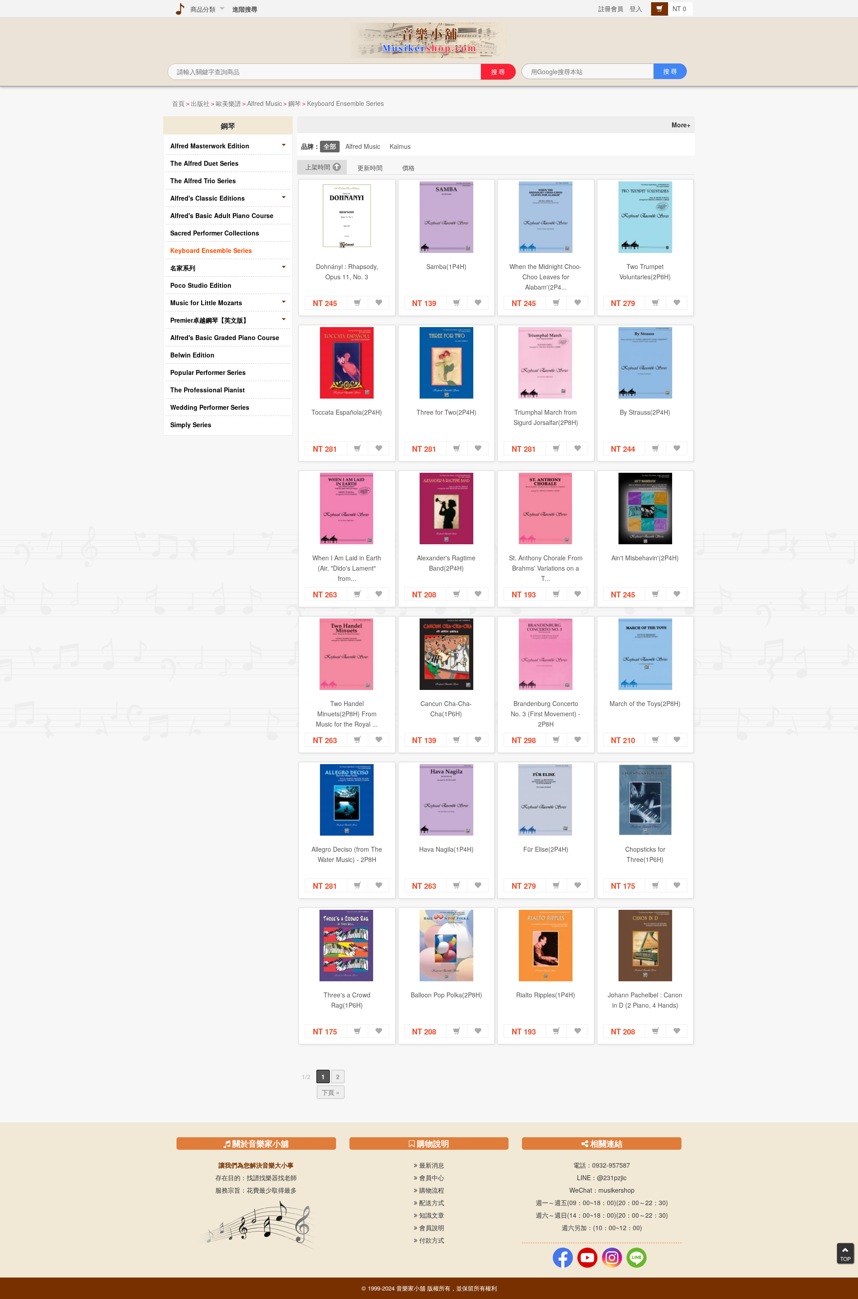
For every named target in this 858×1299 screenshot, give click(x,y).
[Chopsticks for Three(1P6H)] (645, 800)
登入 (636, 8)
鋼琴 (294, 103)
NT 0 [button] (680, 8)
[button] (357, 303)
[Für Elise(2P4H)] (546, 800)
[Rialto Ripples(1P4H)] (546, 945)
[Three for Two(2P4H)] (446, 363)
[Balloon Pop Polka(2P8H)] (446, 945)
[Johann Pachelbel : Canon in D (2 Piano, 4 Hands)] (645, 945)
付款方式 (430, 1240)
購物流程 (430, 1189)
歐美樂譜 (228, 103)
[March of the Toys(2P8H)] (645, 654)
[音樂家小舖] (429, 39)
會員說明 (430, 1227)
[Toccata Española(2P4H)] (347, 363)
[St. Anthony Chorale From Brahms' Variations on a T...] (546, 508)
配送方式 (430, 1202)
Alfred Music (264, 103)
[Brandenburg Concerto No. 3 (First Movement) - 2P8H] (546, 654)
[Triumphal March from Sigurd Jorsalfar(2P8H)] (546, 363)
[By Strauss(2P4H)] (645, 363)
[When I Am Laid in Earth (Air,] (347, 508)
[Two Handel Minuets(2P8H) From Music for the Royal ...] (347, 654)
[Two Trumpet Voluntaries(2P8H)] (645, 217)
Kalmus (400, 146)
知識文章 (430, 1215)
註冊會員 (610, 8)
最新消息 (430, 1164)
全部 (330, 146)
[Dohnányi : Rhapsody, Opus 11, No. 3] (347, 217)
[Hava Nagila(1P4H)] (446, 800)
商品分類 (201, 8)
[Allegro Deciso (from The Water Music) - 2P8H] (347, 800)
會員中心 (430, 1177)
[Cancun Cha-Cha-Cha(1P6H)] (446, 654)
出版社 (200, 103)
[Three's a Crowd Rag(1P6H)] (347, 945)
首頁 (178, 103)
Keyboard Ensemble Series (345, 103)
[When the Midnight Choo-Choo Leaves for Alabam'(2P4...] (546, 217)
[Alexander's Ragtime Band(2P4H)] (446, 508)
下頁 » (331, 1092)
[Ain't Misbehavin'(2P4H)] (645, 508)
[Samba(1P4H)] (446, 217)
